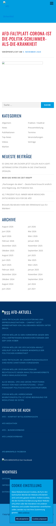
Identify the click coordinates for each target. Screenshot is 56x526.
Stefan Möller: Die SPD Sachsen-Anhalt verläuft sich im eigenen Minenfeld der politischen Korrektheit (23, 350)
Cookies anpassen (39, 519)
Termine (32, 132)
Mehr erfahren (23, 512)
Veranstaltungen (35, 137)
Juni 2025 (6, 260)
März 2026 (33, 236)
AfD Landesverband (12, 436)
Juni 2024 (6, 288)
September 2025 (35, 250)
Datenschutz (9, 492)
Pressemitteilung (35, 127)
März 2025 (33, 265)
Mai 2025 (32, 260)
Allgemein (6, 123)
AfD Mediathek (9, 423)
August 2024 (7, 284)
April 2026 (6, 236)
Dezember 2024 (9, 274)
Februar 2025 (8, 269)
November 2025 (35, 245)
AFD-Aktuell (21, 312)
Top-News (6, 137)
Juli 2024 (32, 284)
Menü (51, 3)
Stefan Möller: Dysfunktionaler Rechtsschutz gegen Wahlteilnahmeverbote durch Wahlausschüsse (25, 372)
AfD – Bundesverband (13, 430)
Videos (5, 142)
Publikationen (8, 132)
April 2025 (6, 265)
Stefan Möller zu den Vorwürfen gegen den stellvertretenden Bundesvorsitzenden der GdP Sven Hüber (25, 338)
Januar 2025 (33, 269)
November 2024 (35, 274)
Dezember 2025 (9, 245)
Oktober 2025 (8, 250)
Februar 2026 (8, 241)
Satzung (6, 478)
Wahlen (5, 146)
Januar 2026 (33, 241)
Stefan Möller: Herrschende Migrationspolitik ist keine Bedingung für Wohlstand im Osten (24, 397)
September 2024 (35, 279)
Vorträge (32, 142)
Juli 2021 (32, 288)
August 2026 (7, 226)
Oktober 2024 (8, 279)
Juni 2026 (6, 231)
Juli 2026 (32, 226)
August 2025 (7, 255)
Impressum (7, 485)
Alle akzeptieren (22, 519)
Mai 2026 (32, 231)
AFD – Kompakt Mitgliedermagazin (20, 416)
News (4, 127)
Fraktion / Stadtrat (36, 123)
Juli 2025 (32, 255)
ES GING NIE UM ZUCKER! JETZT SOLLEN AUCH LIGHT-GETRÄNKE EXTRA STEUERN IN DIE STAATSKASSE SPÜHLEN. (26, 167)
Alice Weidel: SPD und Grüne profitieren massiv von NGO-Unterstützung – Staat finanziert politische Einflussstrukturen (24, 385)
